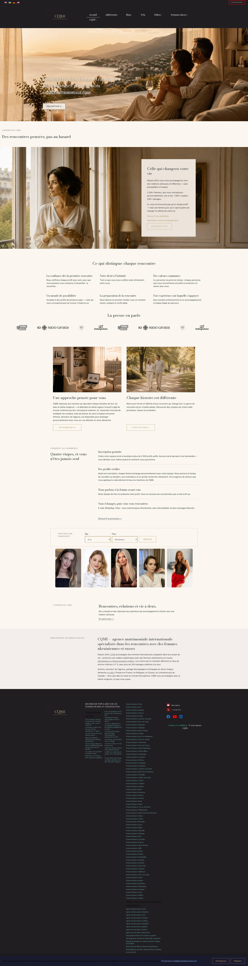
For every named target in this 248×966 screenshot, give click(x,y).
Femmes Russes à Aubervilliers (136, 751)
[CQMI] (60, 17)
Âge (86, 534)
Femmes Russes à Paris (134, 704)
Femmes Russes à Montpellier (136, 857)
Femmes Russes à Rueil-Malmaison (138, 748)
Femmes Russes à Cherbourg (136, 742)
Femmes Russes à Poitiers (135, 760)
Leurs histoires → (141, 427)
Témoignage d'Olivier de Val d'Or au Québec (141, 935)
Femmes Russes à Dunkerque (136, 754)
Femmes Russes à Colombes (135, 766)
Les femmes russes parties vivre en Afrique (113, 740)
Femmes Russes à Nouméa (135, 860)
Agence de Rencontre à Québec (137, 927)
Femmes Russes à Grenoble (135, 839)
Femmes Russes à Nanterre (135, 869)
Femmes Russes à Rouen (134, 880)
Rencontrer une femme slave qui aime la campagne (93, 756)
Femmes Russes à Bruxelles (135, 822)
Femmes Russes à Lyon (134, 825)
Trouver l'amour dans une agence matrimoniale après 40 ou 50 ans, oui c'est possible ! (94, 746)
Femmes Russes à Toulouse (135, 833)
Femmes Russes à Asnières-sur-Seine (139, 769)
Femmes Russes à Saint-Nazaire (137, 730)
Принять (238, 961)
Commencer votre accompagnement (162, 220)
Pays (114, 534)
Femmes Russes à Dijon (134, 827)
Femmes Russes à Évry (134, 707)
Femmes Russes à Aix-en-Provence (138, 807)
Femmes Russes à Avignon (135, 783)
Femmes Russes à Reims (134, 851)
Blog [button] (128, 14)
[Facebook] (168, 716)
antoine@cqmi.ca (67, 427)
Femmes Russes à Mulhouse (135, 872)
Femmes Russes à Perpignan (136, 763)
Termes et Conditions (177, 725)
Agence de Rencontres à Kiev (136, 909)
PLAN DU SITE (131, 952)
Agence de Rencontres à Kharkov (137, 912)
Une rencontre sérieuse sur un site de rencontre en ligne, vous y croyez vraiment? (93, 722)
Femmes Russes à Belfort (134, 895)
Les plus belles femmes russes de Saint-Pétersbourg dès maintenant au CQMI (112, 734)
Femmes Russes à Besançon (135, 792)
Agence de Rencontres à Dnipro (137, 918)
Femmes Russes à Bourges (135, 710)
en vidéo (110, 672)
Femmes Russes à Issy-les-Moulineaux (139, 736)
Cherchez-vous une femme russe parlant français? (113, 749)
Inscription (53, 106)
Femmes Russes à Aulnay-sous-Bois (138, 777)
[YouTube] (175, 716)
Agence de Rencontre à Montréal (137, 924)
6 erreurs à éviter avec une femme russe (113, 744)
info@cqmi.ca (175, 705)
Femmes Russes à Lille (133, 848)
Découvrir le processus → (110, 518)
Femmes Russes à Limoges (135, 889)
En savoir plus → (106, 619)
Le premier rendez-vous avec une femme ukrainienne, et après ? (93, 729)
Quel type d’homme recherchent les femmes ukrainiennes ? (93, 739)
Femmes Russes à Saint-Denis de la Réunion (141, 813)
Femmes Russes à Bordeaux (135, 883)
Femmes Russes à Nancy (134, 877)
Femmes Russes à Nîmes (134, 816)
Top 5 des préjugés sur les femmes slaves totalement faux (113, 713)
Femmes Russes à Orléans (135, 786)
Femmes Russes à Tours (134, 804)
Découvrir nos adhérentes (158, 216)
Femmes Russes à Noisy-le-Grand (137, 739)
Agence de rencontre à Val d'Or (136, 929)
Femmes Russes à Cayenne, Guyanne (138, 719)
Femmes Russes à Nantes (134, 854)
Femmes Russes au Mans (134, 819)
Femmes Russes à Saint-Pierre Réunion (139, 772)
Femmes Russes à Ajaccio (135, 713)
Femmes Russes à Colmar (135, 733)
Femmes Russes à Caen (134, 892)
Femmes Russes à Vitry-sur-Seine (137, 875)
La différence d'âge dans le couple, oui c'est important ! (113, 754)
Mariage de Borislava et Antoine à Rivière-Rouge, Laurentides (143, 942)
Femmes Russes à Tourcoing (136, 866)
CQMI (112, 654)
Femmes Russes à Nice (134, 836)
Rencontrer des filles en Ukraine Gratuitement (142, 946)
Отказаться (221, 961)
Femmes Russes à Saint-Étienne (137, 845)
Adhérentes (111, 14)
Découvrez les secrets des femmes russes (93, 734)
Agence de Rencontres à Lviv (136, 915)
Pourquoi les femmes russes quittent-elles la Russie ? (112, 719)
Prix (143, 14)
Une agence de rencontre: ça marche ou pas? (93, 752)
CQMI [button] (92, 19)
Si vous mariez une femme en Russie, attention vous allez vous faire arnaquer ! (113, 760)
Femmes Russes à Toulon (134, 898)
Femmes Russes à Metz (134, 789)
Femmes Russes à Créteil (134, 780)
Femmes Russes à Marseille (135, 830)
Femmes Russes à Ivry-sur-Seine (137, 722)
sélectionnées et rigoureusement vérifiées (116, 661)
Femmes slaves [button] (178, 14)
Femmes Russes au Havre (135, 842)
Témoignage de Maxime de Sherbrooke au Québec (143, 938)
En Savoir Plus (159, 226)
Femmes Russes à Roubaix (135, 863)
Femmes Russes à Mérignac (135, 728)
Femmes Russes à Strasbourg (136, 886)
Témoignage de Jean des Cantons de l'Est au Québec (143, 949)
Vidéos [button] (157, 14)
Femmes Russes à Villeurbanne (136, 810)
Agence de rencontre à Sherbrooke (138, 932)
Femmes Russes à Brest (134, 801)
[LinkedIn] (181, 716)
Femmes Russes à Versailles (135, 775)
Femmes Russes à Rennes (135, 795)
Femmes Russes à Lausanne (135, 757)
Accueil (93, 14)
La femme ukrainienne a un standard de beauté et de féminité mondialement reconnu (113, 726)
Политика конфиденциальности (179, 960)
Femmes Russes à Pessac (134, 716)
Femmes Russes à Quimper (135, 725)
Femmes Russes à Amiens (135, 798)
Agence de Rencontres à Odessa (137, 921)
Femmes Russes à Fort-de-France (137, 745)
